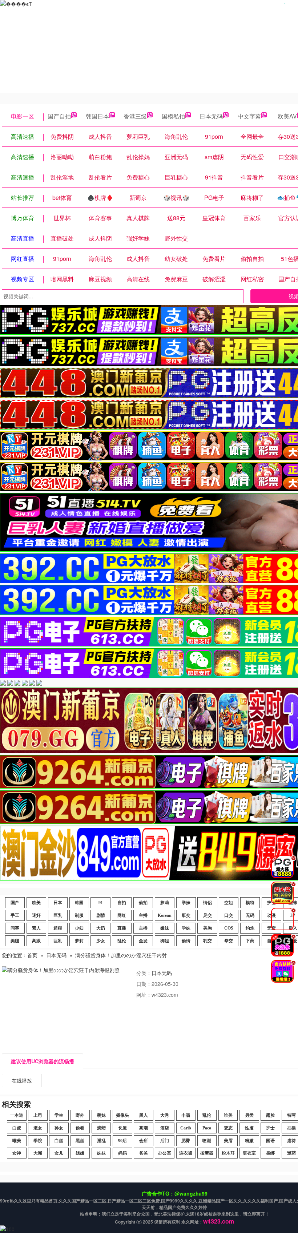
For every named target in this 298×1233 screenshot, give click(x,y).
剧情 (100, 915)
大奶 (100, 928)
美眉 (228, 1140)
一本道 (16, 1115)
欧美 (36, 902)
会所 (143, 1140)
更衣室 (249, 1153)
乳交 (207, 940)
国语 (270, 1140)
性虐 (249, 1128)
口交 (228, 915)
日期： (144, 983)
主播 (143, 915)
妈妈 (122, 1153)
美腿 (15, 940)
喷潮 (206, 1140)
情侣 (207, 902)
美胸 (207, 928)
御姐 (164, 940)
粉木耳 (228, 1153)
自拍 (121, 902)
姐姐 (80, 1153)
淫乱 (101, 1140)
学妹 (186, 902)
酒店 (164, 1128)
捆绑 (270, 1153)
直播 (121, 928)
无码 (250, 915)
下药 (250, 940)
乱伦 (121, 940)
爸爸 (143, 1153)
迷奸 (36, 915)
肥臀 (185, 1140)
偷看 (80, 1128)
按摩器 (206, 1153)
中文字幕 (249, 116)
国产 (15, 902)
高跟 (36, 940)
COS (228, 928)
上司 (37, 1115)
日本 (57, 902)
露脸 (270, 1115)
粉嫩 (249, 1140)
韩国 (79, 902)
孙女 (59, 1128)
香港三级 (135, 116)
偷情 (186, 940)
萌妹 (101, 1115)
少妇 (79, 928)
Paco (206, 1128)
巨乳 (57, 915)
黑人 (143, 1115)
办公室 (164, 1153)
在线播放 (22, 1080)
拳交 (228, 940)
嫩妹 (164, 928)
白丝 (59, 1140)
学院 (37, 1140)
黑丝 (80, 1140)
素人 (36, 928)
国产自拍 (59, 116)
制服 (79, 915)
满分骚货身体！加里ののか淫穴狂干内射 (121, 955)
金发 (143, 940)
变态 (228, 1128)
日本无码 (211, 116)
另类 (249, 1115)
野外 (80, 1115)
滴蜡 (101, 1128)
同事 (15, 928)
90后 (122, 1140)
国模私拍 (173, 116)
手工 (15, 915)
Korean (165, 915)
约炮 (250, 928)
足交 (207, 915)
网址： (144, 994)
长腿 (122, 1128)
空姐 (228, 902)
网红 (121, 915)
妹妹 (101, 1153)
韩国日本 (97, 116)
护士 (270, 1128)
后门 (164, 1140)
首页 (32, 955)
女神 (16, 1153)
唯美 (228, 1115)
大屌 (37, 1153)
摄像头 (122, 1115)
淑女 (37, 1128)
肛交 (186, 915)
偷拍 (143, 902)
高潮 (143, 1128)
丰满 (185, 1115)
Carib (185, 1128)
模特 (250, 902)
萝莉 (164, 902)
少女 (100, 940)
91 (100, 902)
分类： (144, 972)
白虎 (16, 1128)
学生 (59, 1115)
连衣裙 (185, 1153)
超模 (57, 928)
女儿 (59, 1153)
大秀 (164, 1115)
